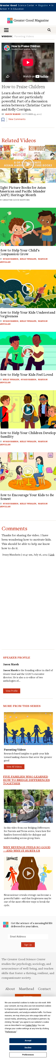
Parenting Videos (24, 36)
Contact (44, 988)
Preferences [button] (10, 1032)
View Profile (12, 690)
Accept (28, 1040)
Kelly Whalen (28, 258)
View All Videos (14, 766)
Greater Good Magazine (28, 20)
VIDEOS (7, 36)
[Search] (49, 30)
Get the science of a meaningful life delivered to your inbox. (32, 924)
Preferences (28, 1055)
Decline (28, 1048)
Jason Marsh (12, 114)
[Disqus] (28, 595)
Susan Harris (10, 258)
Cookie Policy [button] (31, 1025)
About (10, 988)
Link (51, 554)
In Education (17, 8)
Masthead (26, 988)
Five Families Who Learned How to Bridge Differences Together (26, 779)
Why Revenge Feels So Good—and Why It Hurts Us (26, 848)
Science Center (26, 5)
